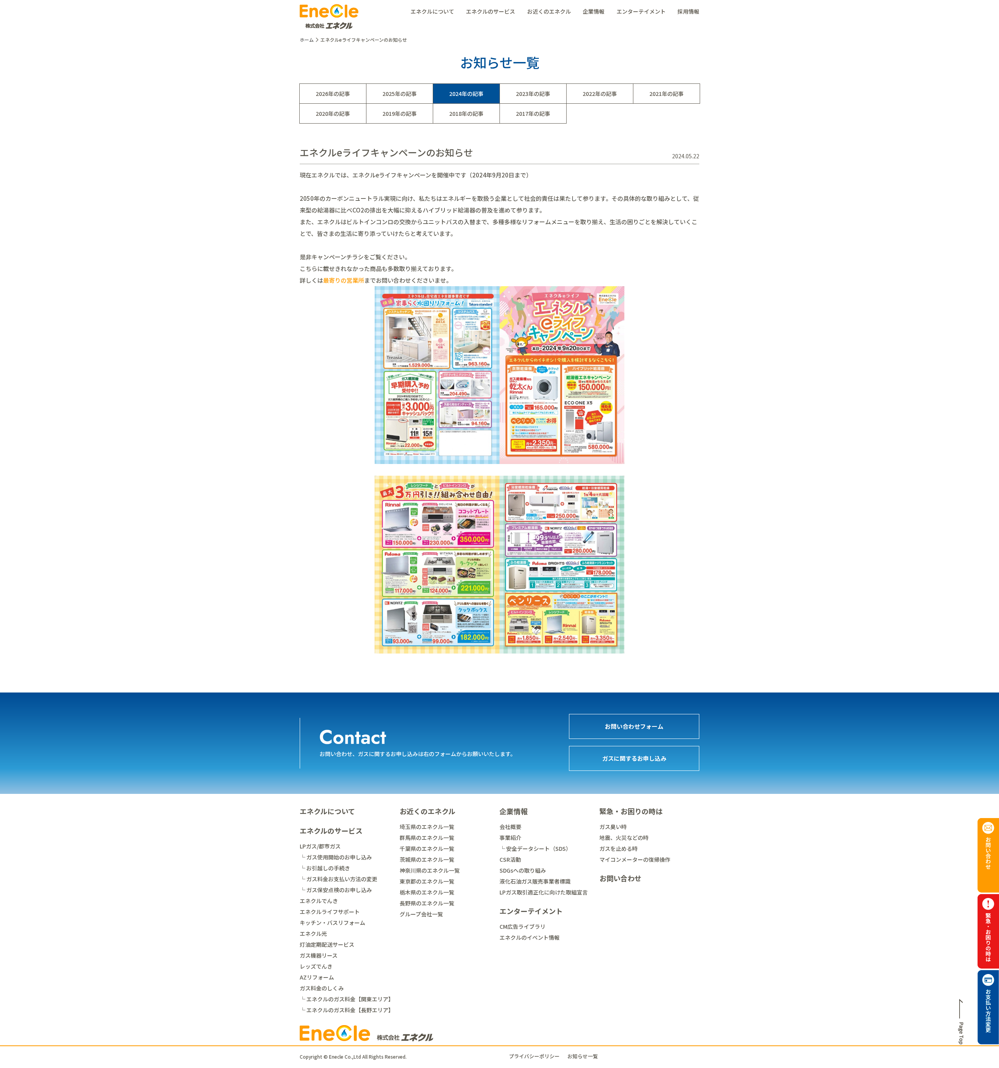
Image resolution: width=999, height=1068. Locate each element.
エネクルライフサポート (330, 912)
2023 (522, 93)
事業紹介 (510, 837)
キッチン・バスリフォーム (332, 922)
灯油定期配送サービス (327, 944)
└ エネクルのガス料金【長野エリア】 (347, 1010)
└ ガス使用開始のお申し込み (336, 857)
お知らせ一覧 (582, 1056)
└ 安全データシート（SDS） (535, 848)
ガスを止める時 (618, 848)
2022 (589, 93)
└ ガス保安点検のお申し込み (336, 890)
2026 (322, 93)
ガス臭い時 (613, 827)
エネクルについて (432, 11)
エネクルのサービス (490, 11)
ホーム (307, 39)
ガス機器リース (319, 955)
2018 (455, 113)
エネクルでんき (319, 901)
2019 (388, 113)
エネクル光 (313, 933)
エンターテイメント (641, 11)
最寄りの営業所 (343, 280)
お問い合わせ (620, 878)
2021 (655, 93)
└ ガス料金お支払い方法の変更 (338, 879)
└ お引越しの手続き (325, 868)
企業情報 (593, 11)
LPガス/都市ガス (320, 846)
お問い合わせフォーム (634, 726)
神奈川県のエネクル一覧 (430, 870)
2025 (388, 93)
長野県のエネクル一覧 (427, 903)
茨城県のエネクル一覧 (427, 859)
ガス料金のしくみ (322, 988)
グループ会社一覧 (421, 914)
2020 (322, 113)
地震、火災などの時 (624, 837)
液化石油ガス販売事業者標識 (535, 881)
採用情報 (688, 11)
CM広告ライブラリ (523, 926)
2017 (522, 113)
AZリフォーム (317, 977)
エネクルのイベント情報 (530, 937)
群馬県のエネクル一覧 (427, 837)
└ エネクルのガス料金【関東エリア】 (347, 999)
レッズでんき (316, 966)
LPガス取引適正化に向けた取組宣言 (544, 892)
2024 (455, 93)
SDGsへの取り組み (523, 870)
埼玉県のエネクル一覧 (427, 827)
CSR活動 (510, 859)
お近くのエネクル (549, 11)
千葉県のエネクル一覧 (427, 848)
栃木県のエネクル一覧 (427, 892)
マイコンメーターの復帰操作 (634, 859)
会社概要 (510, 827)
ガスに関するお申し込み (634, 758)
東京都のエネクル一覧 (427, 881)
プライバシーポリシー (534, 1056)
